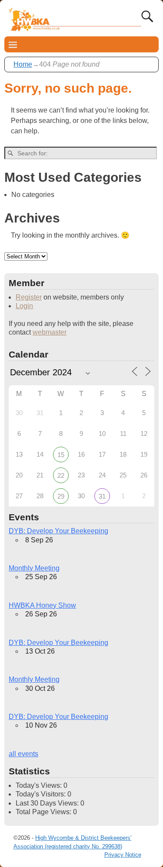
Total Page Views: (44, 811)
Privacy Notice (122, 854)
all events (23, 753)
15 (60, 454)
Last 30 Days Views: (48, 803)
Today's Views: (39, 785)
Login (24, 305)
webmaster (50, 332)
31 (102, 496)
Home (22, 64)
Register (29, 297)
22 (60, 475)
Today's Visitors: (41, 794)
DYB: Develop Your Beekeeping (58, 531)
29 (60, 496)
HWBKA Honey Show (42, 605)
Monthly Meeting (34, 568)
